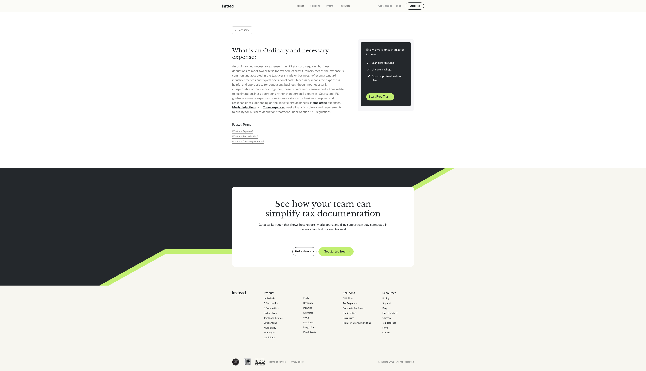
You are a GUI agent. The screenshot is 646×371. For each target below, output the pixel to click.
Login (399, 6)
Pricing (329, 6)
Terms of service (277, 362)
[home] (228, 6)
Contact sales (385, 6)
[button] (300, 6)
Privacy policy (297, 362)
